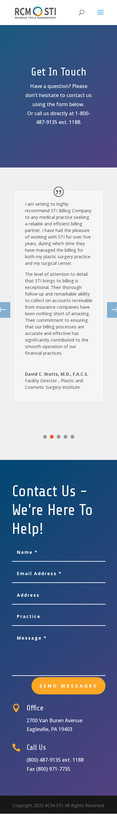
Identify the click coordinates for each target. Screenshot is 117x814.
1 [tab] (45, 437)
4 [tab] (65, 437)
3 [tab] (59, 437)
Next (110, 310)
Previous (7, 310)
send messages (68, 686)
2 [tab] (52, 437)
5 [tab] (72, 437)
